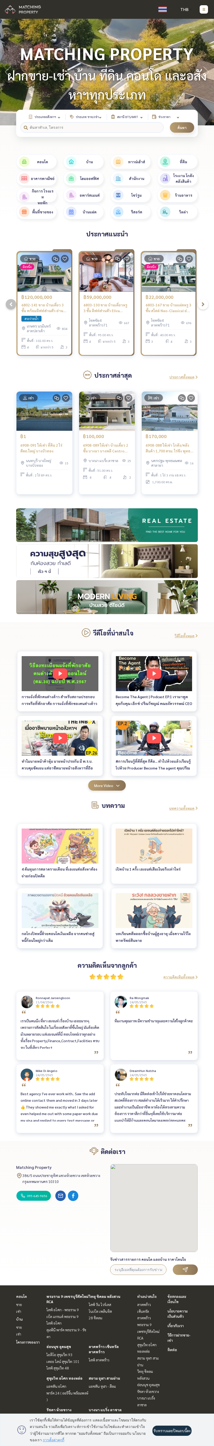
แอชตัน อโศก (56, 1386)
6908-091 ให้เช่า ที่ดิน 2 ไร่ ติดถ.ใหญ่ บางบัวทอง (41, 448)
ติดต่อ (172, 1349)
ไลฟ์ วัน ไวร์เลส (100, 1304)
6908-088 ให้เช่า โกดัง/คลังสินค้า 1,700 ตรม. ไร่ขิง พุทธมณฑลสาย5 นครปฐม (168, 448)
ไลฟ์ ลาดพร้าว (99, 1359)
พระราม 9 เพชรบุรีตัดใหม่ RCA (148, 1331)
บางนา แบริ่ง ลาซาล (105, 1409)
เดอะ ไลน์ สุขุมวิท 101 (62, 1361)
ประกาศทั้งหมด (181, 377)
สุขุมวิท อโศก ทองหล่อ (64, 1378)
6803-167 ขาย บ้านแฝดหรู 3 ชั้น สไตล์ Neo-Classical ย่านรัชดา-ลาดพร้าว (168, 308)
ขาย (19, 1304)
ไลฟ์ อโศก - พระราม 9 (62, 1309)
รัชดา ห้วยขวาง (59, 1409)
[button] (206, 72)
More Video (103, 785)
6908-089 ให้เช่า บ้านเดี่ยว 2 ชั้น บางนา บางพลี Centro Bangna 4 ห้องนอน (105, 448)
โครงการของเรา (28, 1342)
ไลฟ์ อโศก (54, 1323)
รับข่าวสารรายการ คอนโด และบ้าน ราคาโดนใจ (148, 1259)
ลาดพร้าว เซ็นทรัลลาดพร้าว (144, 1311)
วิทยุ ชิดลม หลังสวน (104, 1296)
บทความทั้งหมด (181, 808)
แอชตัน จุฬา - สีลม (102, 1386)
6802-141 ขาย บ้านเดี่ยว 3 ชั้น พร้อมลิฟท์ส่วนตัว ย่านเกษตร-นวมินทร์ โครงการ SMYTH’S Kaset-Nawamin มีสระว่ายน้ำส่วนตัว (43, 308)
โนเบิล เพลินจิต (100, 1311)
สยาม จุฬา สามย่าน (104, 1378)
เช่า (18, 1311)
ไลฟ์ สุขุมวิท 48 (57, 1368)
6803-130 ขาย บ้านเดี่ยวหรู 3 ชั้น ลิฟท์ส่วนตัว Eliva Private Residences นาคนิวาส (105, 308)
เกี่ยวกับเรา (176, 1325)
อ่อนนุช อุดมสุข (58, 1346)
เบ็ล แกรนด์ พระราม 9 (62, 1316)
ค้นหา (182, 127)
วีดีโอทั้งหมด (184, 635)
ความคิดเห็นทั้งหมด (178, 977)
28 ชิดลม (95, 1317)
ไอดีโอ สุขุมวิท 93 (59, 1354)
